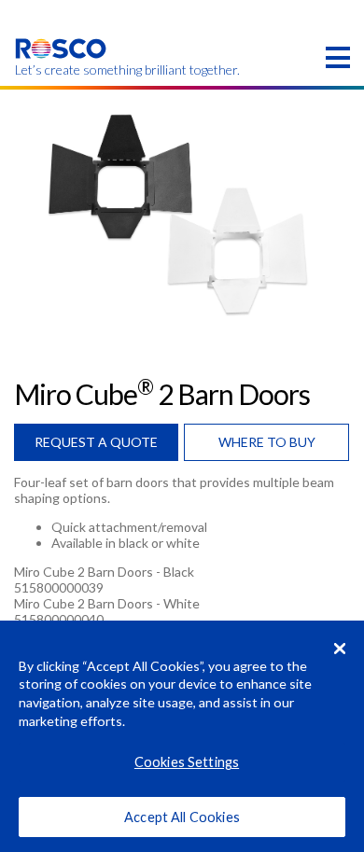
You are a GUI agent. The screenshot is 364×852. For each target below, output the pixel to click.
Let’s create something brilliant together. (61, 70)
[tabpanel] (182, 212)
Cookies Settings (186, 762)
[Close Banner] (339, 648)
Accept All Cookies (182, 817)
